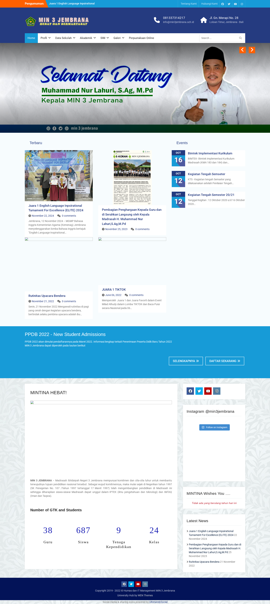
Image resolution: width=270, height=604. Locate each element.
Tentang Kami (189, 3)
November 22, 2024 (43, 215)
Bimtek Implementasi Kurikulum (210, 153)
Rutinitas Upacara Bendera (46, 296)
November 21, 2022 (43, 301)
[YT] (235, 3)
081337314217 (174, 18)
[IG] (242, 3)
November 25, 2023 (116, 229)
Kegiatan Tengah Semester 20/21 (211, 195)
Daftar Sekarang (222, 361)
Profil (44, 38)
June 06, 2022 (113, 295)
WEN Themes (145, 595)
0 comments (69, 215)
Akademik (86, 38)
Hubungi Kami (209, 3)
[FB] (222, 3)
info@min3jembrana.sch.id (178, 22)
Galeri (117, 38)
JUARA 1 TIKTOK (114, 289)
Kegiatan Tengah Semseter (206, 174)
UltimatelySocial (158, 602)
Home (31, 38)
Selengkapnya (184, 361)
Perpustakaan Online (141, 38)
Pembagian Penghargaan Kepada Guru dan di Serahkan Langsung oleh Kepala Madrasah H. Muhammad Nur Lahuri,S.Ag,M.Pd (215, 548)
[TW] (229, 3)
